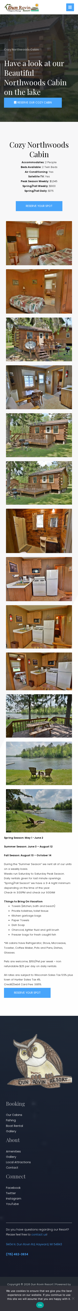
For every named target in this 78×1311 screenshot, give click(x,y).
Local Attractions (18, 1162)
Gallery (11, 1131)
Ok (40, 1305)
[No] (73, 1298)
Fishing (11, 1120)
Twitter (11, 1193)
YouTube (12, 1204)
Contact (12, 1168)
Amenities (13, 1151)
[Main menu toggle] (70, 7)
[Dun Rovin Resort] (22, 7)
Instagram (13, 1199)
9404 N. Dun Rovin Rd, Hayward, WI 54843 (34, 1244)
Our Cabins (14, 1115)
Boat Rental (14, 1126)
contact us (39, 1235)
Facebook (13, 1188)
